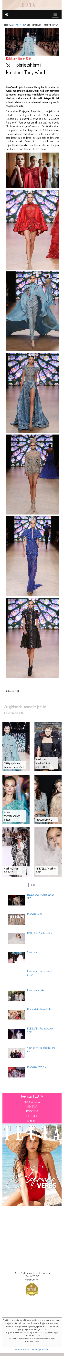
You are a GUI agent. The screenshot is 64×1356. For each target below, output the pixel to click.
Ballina (15, 24)
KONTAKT (32, 1121)
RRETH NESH (32, 1116)
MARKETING (32, 1111)
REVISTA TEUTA (32, 1101)
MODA (32, 885)
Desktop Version (40, 1349)
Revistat (32, 1106)
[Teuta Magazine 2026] (32, 1164)
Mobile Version (22, 1349)
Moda (22, 24)
